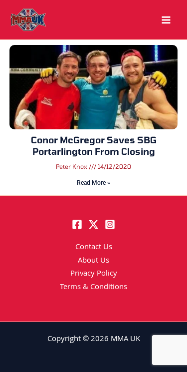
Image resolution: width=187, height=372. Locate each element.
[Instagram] (110, 224)
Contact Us (93, 247)
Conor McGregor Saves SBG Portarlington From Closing (94, 145)
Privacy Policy (93, 274)
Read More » (93, 182)
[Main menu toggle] (166, 20)
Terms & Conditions (93, 287)
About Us (93, 261)
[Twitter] (93, 224)
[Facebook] (77, 224)
